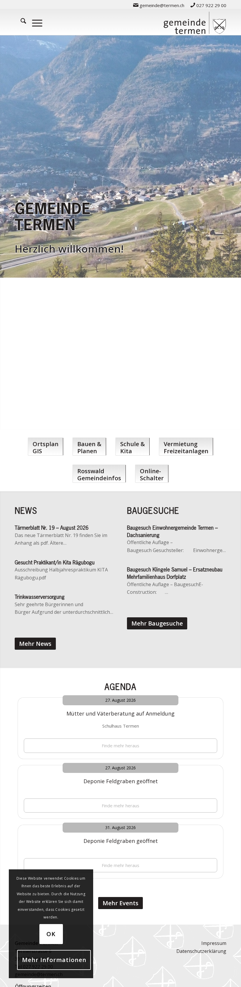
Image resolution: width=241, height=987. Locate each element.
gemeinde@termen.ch (161, 5)
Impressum (213, 943)
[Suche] (20, 22)
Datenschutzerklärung (201, 951)
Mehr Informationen (54, 960)
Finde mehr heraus (120, 745)
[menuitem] (159, 5)
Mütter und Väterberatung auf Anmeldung (120, 713)
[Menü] (34, 22)
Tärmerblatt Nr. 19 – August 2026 (51, 527)
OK (51, 934)
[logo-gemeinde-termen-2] (194, 22)
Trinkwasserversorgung (40, 596)
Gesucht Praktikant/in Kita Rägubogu (55, 562)
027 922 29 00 (210, 5)
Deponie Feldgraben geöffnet (120, 781)
